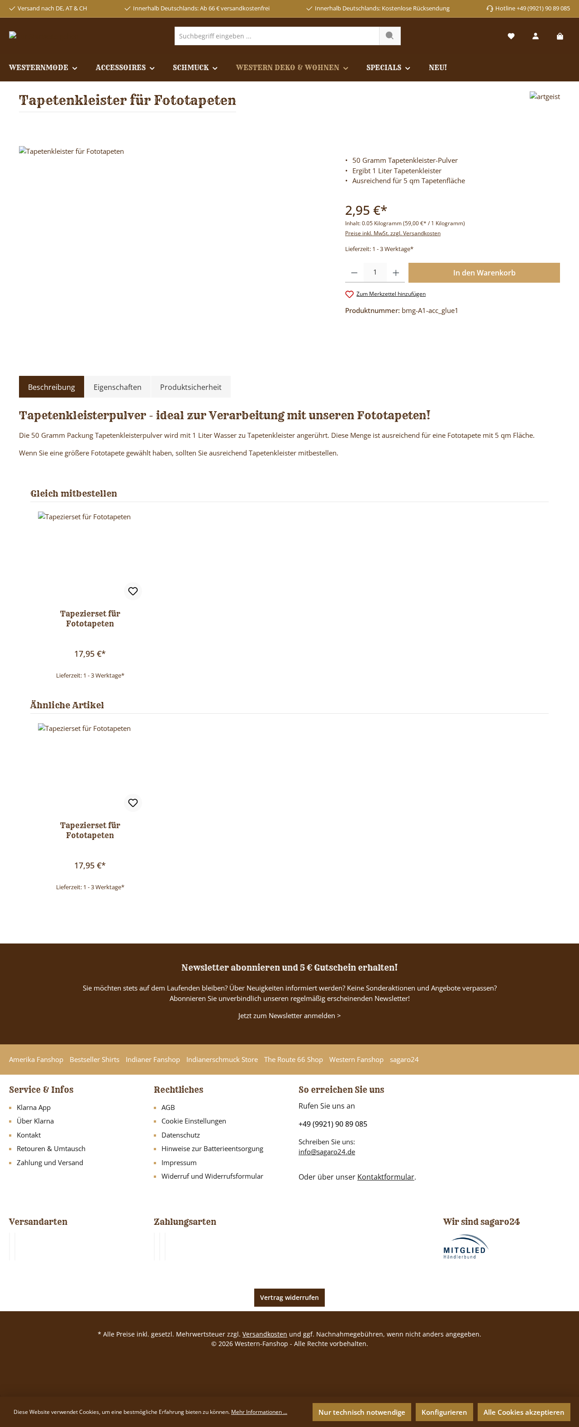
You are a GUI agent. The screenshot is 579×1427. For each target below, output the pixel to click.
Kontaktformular (385, 1177)
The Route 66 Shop (293, 1059)
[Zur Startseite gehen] (44, 35)
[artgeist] (545, 105)
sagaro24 (404, 1059)
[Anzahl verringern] (354, 273)
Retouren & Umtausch (51, 1148)
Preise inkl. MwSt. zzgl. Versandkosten (393, 233)
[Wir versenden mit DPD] (14, 1247)
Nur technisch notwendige (361, 1412)
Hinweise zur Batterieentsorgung (212, 1148)
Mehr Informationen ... (259, 1412)
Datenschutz (180, 1134)
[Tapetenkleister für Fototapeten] (173, 243)
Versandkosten (264, 1334)
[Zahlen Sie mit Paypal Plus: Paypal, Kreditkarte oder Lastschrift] (165, 1247)
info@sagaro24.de (327, 1151)
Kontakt (29, 1134)
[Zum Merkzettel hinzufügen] (133, 591)
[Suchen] (390, 36)
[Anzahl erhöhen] (396, 273)
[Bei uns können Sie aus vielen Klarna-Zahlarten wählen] (154, 1247)
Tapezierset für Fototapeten (90, 618)
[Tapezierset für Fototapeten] (90, 557)
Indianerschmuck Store (222, 1059)
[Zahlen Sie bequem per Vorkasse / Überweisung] (159, 1247)
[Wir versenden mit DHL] (9, 1247)
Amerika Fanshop (36, 1059)
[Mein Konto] (536, 36)
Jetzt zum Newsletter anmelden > (289, 1015)
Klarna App (34, 1107)
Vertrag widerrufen (289, 1297)
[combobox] (277, 36)
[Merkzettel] (511, 36)
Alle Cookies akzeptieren (524, 1412)
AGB (168, 1107)
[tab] (51, 387)
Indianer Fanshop (153, 1059)
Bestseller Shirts (94, 1059)
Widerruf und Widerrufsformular (212, 1175)
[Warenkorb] (560, 36)
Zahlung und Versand (50, 1162)
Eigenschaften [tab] (118, 387)
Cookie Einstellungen (193, 1120)
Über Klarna (35, 1120)
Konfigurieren (444, 1412)
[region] (173, 243)
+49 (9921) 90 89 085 (333, 1124)
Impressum (179, 1162)
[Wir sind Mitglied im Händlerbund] (466, 1245)
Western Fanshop (356, 1059)
